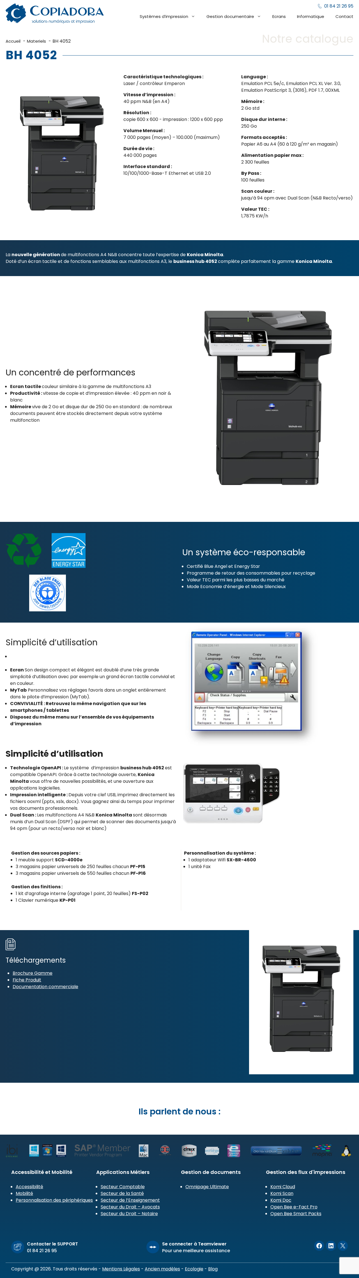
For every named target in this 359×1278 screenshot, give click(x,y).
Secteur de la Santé (122, 1193)
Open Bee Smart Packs (295, 1213)
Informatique (310, 16)
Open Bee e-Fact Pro (293, 1207)
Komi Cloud (282, 1186)
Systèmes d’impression (164, 16)
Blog (213, 1269)
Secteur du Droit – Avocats (130, 1207)
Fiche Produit (27, 980)
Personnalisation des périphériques (54, 1200)
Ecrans (279, 16)
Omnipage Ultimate (207, 1186)
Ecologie (194, 1269)
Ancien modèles (162, 1269)
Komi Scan (281, 1193)
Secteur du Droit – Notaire (129, 1213)
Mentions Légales (121, 1269)
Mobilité (24, 1193)
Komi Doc (280, 1200)
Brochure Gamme (32, 973)
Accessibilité (29, 1186)
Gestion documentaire (230, 16)
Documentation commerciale (45, 986)
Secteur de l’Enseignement (130, 1200)
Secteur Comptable (123, 1186)
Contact (344, 16)
